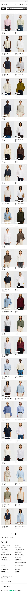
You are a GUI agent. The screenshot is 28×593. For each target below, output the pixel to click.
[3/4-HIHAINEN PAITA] (20, 194)
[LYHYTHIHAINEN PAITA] (7, 194)
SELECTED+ (3, 572)
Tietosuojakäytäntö (19, 556)
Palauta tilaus (18, 553)
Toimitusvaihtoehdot (19, 550)
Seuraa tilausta (4, 573)
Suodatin (5, 13)
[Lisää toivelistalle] (12, 16)
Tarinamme (3, 548)
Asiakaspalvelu (18, 551)
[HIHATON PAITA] (7, 44)
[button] (7, 23)
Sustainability (4, 551)
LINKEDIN (17, 572)
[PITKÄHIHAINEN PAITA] (7, 86)
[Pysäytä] (25, 1)
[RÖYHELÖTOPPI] (20, 495)
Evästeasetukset (19, 561)
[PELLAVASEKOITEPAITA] (20, 65)
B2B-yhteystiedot (5, 556)
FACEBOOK (17, 568)
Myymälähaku (18, 548)
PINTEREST (17, 573)
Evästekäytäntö (18, 560)
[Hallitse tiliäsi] (17, 5)
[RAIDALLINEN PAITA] (20, 410)
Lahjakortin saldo (19, 555)
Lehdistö (3, 553)
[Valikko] (26, 5)
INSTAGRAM (17, 570)
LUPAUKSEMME (4, 550)
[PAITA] (7, 23)
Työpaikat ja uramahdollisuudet (5, 560)
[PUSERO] (7, 474)
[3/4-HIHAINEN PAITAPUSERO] (7, 345)
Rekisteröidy (4, 568)
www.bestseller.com (6, 582)
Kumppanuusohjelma (6, 555)
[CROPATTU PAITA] (20, 44)
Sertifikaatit (4, 558)
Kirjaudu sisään (4, 570)
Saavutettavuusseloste (20, 563)
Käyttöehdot (18, 558)
